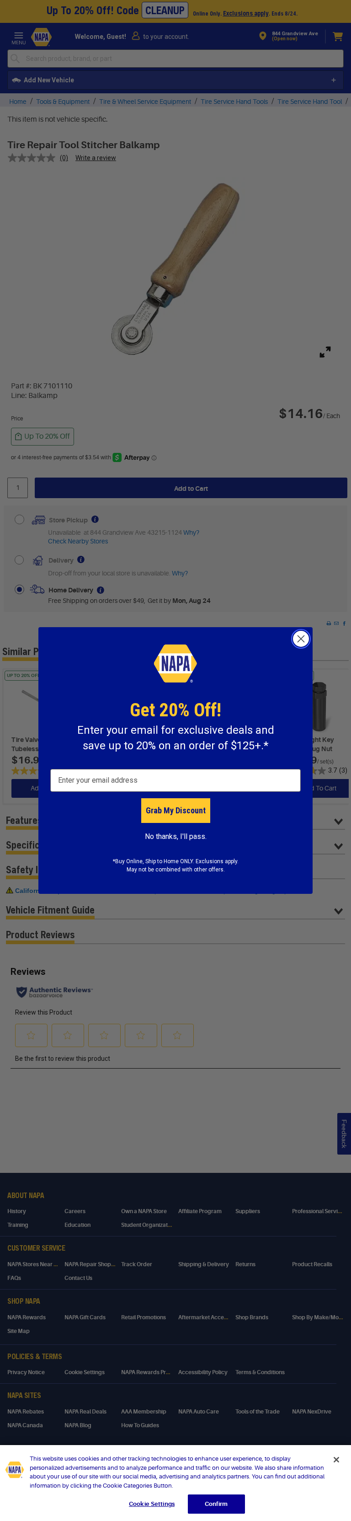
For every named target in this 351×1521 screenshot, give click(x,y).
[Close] (336, 1460)
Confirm (216, 1503)
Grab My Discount (176, 810)
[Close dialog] (301, 639)
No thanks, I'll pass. (176, 836)
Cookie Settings (152, 1503)
